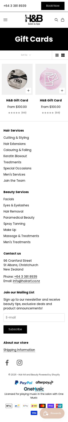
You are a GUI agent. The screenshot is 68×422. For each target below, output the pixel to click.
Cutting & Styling (16, 138)
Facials (8, 199)
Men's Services (14, 174)
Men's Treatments (17, 242)
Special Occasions (17, 168)
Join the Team (14, 181)
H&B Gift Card (17, 100)
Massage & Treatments (21, 236)
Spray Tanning (14, 224)
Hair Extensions (14, 144)
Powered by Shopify (49, 374)
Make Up (9, 230)
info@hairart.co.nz (26, 281)
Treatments (12, 162)
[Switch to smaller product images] (63, 55)
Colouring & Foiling (17, 150)
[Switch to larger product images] (57, 55)
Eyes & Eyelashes (16, 205)
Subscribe (15, 329)
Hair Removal (13, 211)
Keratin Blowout (15, 156)
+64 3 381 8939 (14, 6)
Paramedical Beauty (19, 217)
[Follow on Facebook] (6, 362)
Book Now (52, 6)
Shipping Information (19, 350)
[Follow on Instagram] (19, 362)
